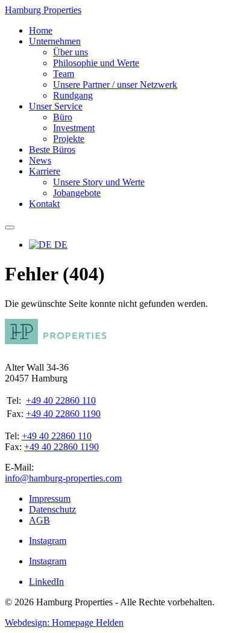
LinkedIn (46, 581)
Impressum (49, 498)
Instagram (47, 541)
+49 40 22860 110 (61, 400)
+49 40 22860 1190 (63, 414)
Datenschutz (52, 509)
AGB (39, 520)
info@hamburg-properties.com (63, 478)
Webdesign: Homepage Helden (64, 622)
